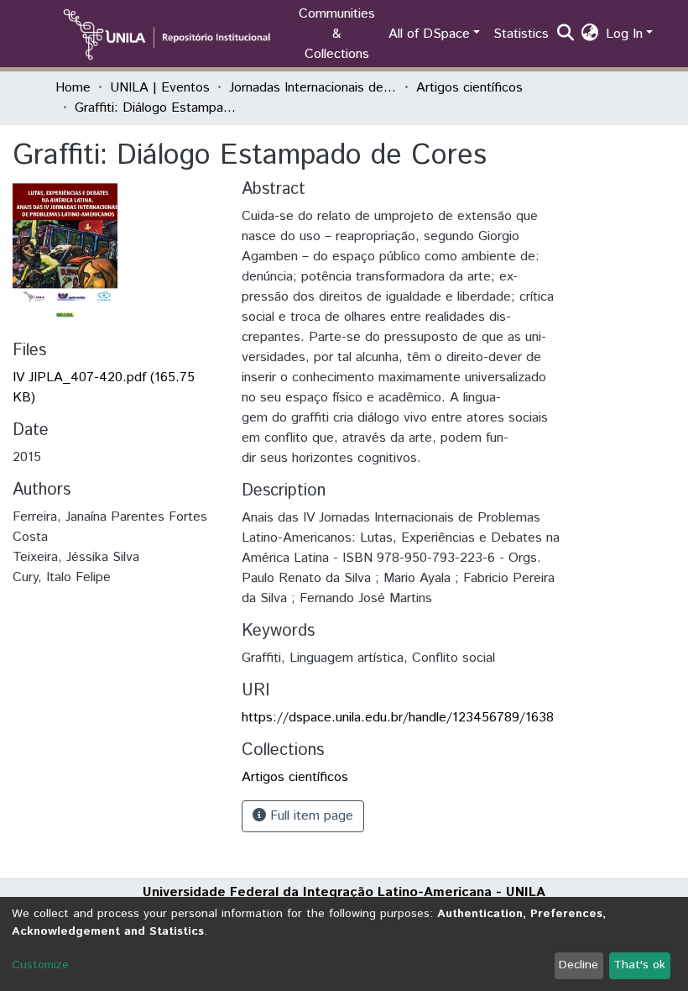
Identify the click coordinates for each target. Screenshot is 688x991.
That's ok (639, 965)
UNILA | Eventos (160, 87)
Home (73, 87)
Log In (624, 34)
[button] (590, 34)
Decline (578, 965)
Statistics (521, 34)
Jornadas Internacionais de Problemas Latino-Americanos (313, 87)
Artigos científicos (469, 87)
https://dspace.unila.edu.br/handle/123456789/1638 (398, 717)
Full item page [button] (309, 816)
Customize (40, 965)
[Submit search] (565, 34)
